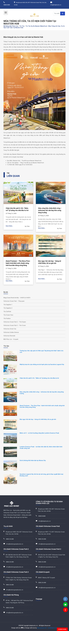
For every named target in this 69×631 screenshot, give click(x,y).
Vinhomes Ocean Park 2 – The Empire (15, 322)
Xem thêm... (9, 226)
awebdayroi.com (53, 628)
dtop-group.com (42, 628)
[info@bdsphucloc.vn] (65, 605)
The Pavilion (7, 318)
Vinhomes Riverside (9, 336)
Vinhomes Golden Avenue (11, 332)
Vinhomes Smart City (10, 329)
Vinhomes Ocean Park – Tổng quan (14, 301)
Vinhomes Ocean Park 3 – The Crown (15, 325)
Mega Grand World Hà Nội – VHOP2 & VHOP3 (17, 297)
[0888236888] (65, 610)
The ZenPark (7, 311)
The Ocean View (8, 315)
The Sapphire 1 (8, 304)
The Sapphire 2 (8, 308)
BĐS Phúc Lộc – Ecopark (11, 339)
